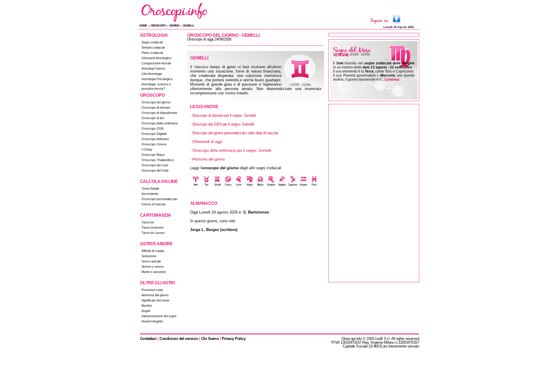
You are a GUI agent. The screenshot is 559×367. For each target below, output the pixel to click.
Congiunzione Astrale (156, 63)
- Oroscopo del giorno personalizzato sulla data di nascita (234, 133)
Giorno (174, 25)
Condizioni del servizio (179, 338)
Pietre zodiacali (152, 52)
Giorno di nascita (153, 204)
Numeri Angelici (152, 321)
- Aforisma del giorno (207, 159)
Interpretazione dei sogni (158, 316)
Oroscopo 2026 (152, 128)
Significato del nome (155, 300)
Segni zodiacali (151, 42)
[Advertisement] (374, 193)
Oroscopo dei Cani (154, 165)
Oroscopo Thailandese (157, 160)
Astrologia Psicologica (156, 79)
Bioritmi (146, 305)
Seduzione (148, 256)
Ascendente (149, 193)
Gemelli (188, 25)
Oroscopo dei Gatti (154, 170)
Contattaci (148, 338)
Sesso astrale (151, 261)
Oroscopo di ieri (152, 118)
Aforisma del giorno (155, 295)
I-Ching (146, 149)
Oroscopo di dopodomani (159, 112)
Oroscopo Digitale (154, 133)
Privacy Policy (234, 338)
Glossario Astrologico (156, 58)
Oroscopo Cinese (154, 144)
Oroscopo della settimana (159, 123)
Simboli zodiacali (152, 47)
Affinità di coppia (152, 251)
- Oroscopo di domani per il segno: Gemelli (223, 115)
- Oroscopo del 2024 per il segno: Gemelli (222, 124)
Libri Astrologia (151, 73)
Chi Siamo (210, 338)
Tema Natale (150, 188)
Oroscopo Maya (152, 154)
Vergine (341, 55)
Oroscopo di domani (155, 107)
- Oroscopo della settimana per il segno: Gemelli (230, 150)
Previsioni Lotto (152, 290)
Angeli (145, 311)
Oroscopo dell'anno (155, 139)
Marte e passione (153, 272)
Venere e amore (152, 266)
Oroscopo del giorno (155, 102)
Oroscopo (158, 25)
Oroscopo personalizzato (159, 199)
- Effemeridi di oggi (206, 142)
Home (143, 25)
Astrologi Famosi (153, 68)
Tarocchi (147, 222)
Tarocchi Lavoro (152, 232)
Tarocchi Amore (152, 227)
